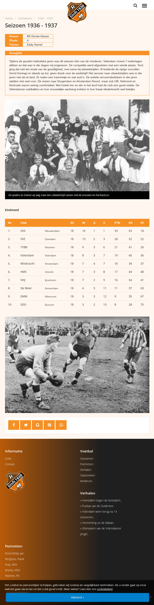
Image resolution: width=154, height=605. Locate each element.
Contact (10, 464)
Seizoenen (86, 458)
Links (8, 458)
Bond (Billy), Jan (14, 553)
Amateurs (86, 481)
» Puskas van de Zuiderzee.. (97, 506)
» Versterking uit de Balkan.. (97, 523)
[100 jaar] (77, 12)
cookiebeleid (104, 589)
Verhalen (85, 470)
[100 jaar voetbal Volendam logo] (39, 482)
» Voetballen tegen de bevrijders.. (101, 500)
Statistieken (87, 475)
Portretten (86, 464)
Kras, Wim (11, 564)
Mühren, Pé (12, 576)
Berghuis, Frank (14, 559)
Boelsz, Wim (12, 570)
